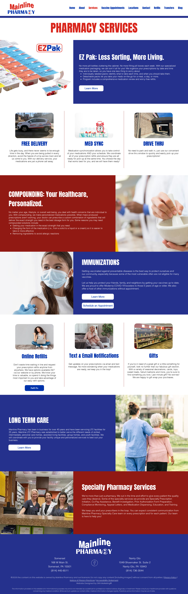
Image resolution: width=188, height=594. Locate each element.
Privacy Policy (170, 577)
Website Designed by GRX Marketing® (94, 583)
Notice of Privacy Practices (82, 580)
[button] (112, 8)
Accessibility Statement (107, 580)
